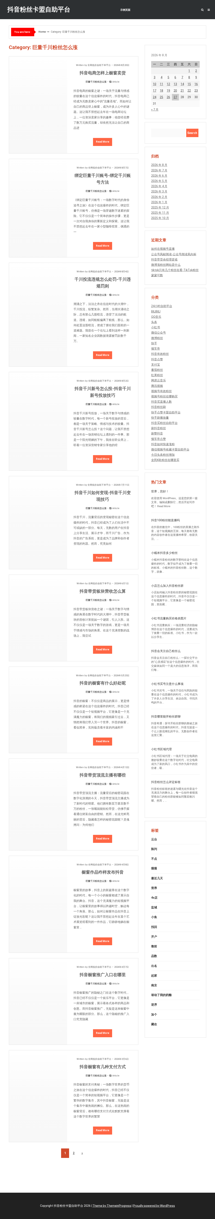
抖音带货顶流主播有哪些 (103, 775)
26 (168, 97)
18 (161, 90)
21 (182, 90)
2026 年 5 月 (159, 181)
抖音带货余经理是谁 (164, 259)
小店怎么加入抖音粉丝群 (167, 585)
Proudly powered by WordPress (154, 1205)
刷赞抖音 (157, 433)
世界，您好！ (160, 491)
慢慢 (154, 868)
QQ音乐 (156, 316)
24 (154, 97)
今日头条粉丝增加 (163, 454)
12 (168, 84)
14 (182, 84)
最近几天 (157, 878)
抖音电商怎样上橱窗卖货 (103, 72)
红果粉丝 (157, 375)
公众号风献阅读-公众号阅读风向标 (173, 254)
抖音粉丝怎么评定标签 (166, 782)
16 (196, 84)
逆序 (154, 1004)
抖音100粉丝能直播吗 (165, 520)
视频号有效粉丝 (161, 391)
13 (175, 84)
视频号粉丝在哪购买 (164, 396)
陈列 (154, 849)
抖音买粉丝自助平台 (164, 423)
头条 (154, 322)
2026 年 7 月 (159, 170)
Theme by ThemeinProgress (111, 1205)
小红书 (155, 327)
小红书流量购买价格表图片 (168, 618)
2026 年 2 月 (159, 197)
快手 (154, 343)
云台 (154, 839)
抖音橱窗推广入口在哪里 (103, 974)
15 (189, 84)
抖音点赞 (157, 359)
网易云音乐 (158, 380)
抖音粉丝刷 (158, 407)
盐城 (154, 907)
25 (161, 97)
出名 (154, 966)
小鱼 (154, 917)
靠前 (154, 946)
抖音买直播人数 (161, 401)
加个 (154, 1014)
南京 (154, 985)
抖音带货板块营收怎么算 (103, 591)
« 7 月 (155, 109)
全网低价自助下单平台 (99, 65)
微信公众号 (158, 332)
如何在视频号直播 (163, 248)
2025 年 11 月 (160, 212)
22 (189, 90)
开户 (154, 936)
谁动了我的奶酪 (161, 995)
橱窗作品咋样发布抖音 (103, 872)
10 (154, 84)
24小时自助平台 (161, 306)
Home (42, 31)
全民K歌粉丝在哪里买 (165, 460)
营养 (154, 888)
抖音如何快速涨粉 (163, 444)
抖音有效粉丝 (160, 354)
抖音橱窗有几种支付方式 (103, 1066)
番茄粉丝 (157, 370)
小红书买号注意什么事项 (167, 684)
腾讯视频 (157, 386)
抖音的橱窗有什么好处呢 (103, 683)
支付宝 (155, 364)
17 (154, 90)
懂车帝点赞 (158, 439)
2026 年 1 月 (159, 202)
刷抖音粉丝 (158, 428)
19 (168, 90)
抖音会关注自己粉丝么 (166, 651)
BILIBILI (155, 311)
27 (175, 97)
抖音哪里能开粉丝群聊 (166, 716)
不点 (154, 858)
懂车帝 (155, 348)
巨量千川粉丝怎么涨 (96, 81)
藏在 (154, 1024)
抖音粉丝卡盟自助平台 (38, 9)
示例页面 (125, 9)
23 (196, 90)
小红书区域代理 (161, 749)
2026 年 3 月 (159, 191)
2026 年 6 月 (159, 175)
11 (161, 84)
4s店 (154, 897)
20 (175, 90)
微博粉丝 (157, 338)
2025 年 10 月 (160, 218)
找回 (154, 927)
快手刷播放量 (160, 417)
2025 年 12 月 (160, 207)
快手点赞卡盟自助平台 (166, 412)
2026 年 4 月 (159, 186)
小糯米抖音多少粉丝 (164, 553)
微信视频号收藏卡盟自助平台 (170, 449)
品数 (154, 956)
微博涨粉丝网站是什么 (166, 264)
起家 (154, 975)
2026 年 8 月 (159, 165)
